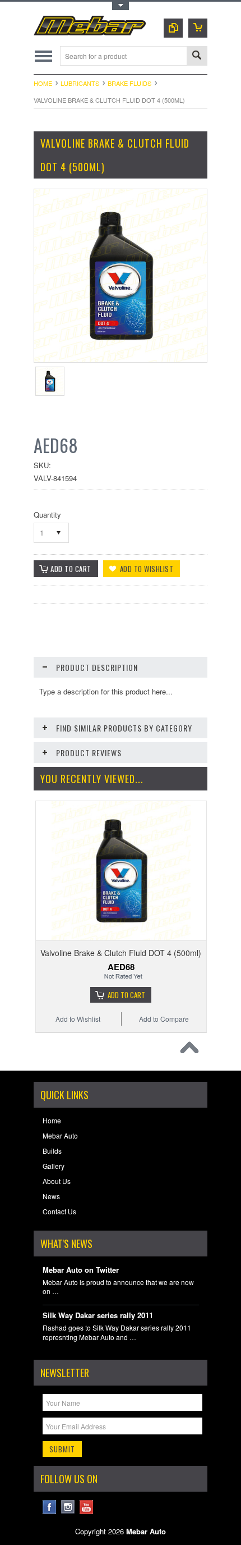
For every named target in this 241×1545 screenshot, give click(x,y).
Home (43, 83)
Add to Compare (164, 1018)
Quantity (47, 514)
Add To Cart (126, 994)
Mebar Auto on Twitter (81, 1270)
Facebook (50, 1507)
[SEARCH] (197, 56)
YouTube (87, 1507)
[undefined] (120, 359)
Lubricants (80, 83)
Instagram (68, 1507)
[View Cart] (197, 28)
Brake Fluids (129, 83)
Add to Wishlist (77, 1018)
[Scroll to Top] (192, 1050)
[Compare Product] (173, 28)
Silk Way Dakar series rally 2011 (98, 1315)
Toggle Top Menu (120, 6)
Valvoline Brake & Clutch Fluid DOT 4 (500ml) (120, 952)
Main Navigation (43, 56)
